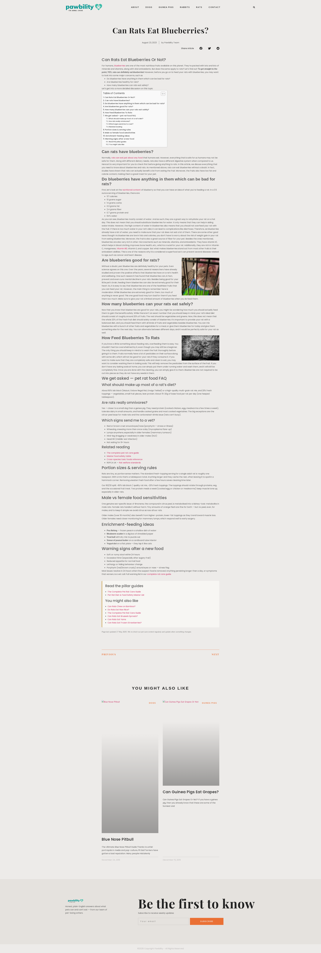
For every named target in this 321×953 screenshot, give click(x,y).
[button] (254, 7)
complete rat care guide (159, 574)
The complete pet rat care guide (123, 452)
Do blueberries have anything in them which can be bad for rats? (135, 103)
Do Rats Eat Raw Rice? (118, 609)
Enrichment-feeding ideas (118, 136)
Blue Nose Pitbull (118, 839)
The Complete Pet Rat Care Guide (124, 591)
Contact (214, 7)
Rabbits (185, 7)
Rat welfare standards (130, 462)
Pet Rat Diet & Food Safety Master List (126, 595)
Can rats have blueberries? (117, 100)
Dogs (148, 7)
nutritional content (131, 189)
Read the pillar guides (117, 141)
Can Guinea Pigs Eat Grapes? (191, 792)
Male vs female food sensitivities (120, 132)
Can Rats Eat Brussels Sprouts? (123, 616)
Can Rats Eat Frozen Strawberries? (125, 622)
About (135, 7)
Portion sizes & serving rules (118, 129)
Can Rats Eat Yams (117, 619)
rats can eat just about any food (127, 157)
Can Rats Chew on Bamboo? (121, 606)
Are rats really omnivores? (119, 121)
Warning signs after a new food (119, 139)
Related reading (115, 127)
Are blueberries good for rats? (119, 106)
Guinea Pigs (166, 7)
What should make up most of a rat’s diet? (126, 118)
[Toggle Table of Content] (162, 94)
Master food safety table (119, 456)
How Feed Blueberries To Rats (118, 112)
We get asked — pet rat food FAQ (120, 115)
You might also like (116, 144)
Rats (199, 7)
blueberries (119, 65)
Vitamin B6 (122, 248)
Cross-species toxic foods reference (124, 459)
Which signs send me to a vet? (121, 124)
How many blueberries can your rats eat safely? (127, 109)
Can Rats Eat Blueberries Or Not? (119, 97)
